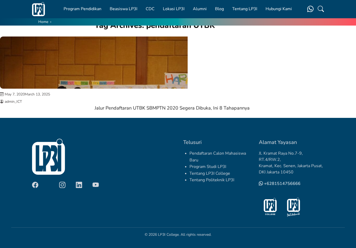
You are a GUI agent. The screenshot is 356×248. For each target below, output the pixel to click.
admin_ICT (13, 101)
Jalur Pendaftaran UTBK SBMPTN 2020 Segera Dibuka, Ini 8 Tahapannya (172, 108)
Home (43, 21)
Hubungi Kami (279, 9)
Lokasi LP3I (174, 9)
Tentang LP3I (244, 9)
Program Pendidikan (82, 9)
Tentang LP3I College (209, 173)
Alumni (200, 9)
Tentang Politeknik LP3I (211, 180)
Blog (219, 9)
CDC (150, 9)
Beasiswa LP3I (123, 9)
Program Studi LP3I (207, 167)
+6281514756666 (281, 183)
